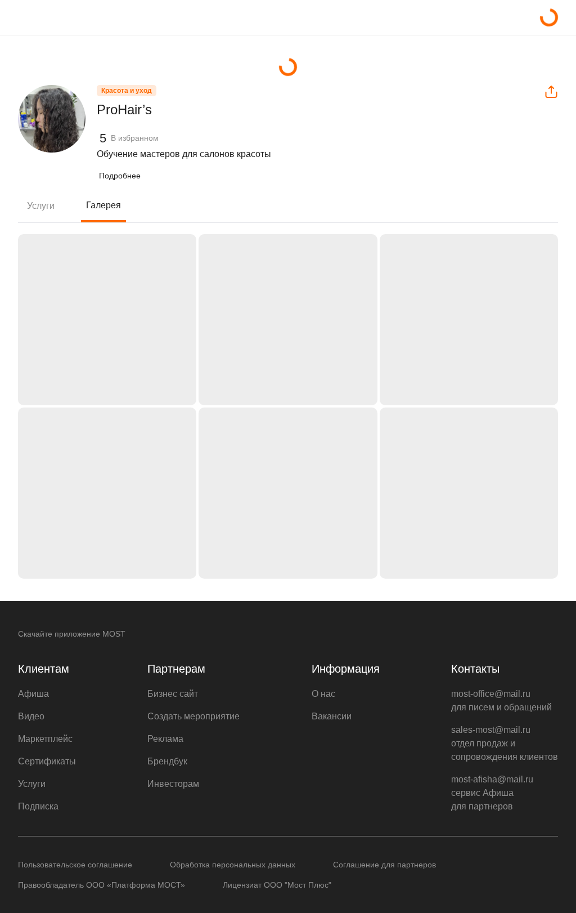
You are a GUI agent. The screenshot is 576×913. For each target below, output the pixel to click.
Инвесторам (173, 784)
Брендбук (167, 761)
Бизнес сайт (172, 694)
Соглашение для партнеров (384, 864)
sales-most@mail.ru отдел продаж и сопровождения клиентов (504, 743)
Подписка (38, 806)
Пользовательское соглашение (75, 864)
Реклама (165, 739)
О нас (323, 694)
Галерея (103, 205)
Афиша (33, 694)
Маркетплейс (45, 739)
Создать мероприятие (193, 716)
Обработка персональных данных (232, 864)
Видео (31, 716)
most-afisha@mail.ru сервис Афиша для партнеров (492, 793)
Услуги (41, 206)
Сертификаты (47, 761)
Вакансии (332, 716)
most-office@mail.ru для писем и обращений (501, 700)
